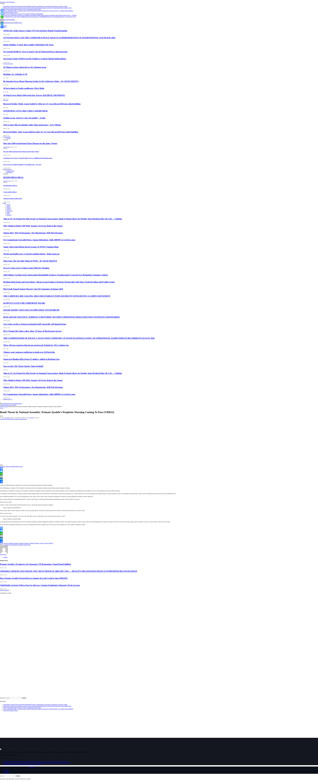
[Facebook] (159, 468)
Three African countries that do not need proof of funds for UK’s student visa (36, 345)
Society (9, 138)
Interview (5, 100)
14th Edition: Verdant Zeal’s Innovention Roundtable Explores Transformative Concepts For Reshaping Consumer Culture (35, 6)
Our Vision (6, 771)
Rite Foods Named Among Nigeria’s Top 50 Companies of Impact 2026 (22, 9)
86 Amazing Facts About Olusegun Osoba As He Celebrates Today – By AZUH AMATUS (41, 81)
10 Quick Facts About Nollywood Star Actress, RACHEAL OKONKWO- (34, 95)
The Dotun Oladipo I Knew (10, 12)
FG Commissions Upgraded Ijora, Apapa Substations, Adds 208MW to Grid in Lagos (39, 240)
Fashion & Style (7, 169)
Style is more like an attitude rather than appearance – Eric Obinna (32, 125)
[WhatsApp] (159, 474)
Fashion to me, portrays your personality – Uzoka (24, 118)
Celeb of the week (8, 63)
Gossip (8, 209)
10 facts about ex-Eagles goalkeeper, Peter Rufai (23, 88)
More (4, 203)
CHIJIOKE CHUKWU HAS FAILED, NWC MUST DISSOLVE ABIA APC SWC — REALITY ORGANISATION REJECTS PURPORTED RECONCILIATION (68, 571)
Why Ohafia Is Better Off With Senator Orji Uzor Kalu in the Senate (33, 226)
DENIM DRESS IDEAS (13, 177)
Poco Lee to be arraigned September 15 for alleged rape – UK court (22, 164)
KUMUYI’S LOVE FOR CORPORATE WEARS (24, 303)
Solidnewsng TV (7, 399)
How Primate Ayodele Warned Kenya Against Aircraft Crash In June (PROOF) (34, 578)
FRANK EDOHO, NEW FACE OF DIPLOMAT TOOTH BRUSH (31, 310)
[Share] (159, 482)
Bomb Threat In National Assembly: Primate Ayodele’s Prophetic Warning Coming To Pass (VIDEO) (26, 543)
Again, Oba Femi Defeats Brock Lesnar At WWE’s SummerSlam (31, 247)
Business (9, 208)
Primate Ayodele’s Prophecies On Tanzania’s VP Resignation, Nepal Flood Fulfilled (35, 564)
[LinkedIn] (159, 479)
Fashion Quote (10, 171)
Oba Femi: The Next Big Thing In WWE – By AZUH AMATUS (30, 261)
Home (5, 25)
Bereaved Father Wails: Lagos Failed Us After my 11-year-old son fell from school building (41, 104)
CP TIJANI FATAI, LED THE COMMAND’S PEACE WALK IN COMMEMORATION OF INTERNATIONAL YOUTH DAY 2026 (39, 16)
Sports (8, 206)
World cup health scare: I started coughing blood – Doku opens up (31, 254)
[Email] (159, 476)
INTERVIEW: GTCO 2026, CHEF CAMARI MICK (25, 111)
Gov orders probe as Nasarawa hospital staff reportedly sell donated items (34, 324)
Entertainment (7, 137)
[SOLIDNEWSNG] (11, 23)
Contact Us (6, 773)
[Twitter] (159, 471)
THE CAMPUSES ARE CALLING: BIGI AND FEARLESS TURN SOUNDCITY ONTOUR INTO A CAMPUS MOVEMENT (38, 11)
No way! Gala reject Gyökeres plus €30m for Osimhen (26, 268)
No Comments (31, 417)
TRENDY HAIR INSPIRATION (12, 198)
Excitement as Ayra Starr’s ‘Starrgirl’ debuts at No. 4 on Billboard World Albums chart (27, 158)
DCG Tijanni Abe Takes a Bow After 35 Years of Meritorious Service (32, 331)
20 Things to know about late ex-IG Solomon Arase (24, 67)
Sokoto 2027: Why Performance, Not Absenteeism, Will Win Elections (33, 233)
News (4, 27)
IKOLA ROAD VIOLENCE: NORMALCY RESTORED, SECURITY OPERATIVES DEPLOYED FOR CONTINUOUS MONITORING (61, 317)
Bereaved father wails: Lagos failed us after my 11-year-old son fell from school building (40, 132)
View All (9, 215)
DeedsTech (32, 767)
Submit (18, 776)
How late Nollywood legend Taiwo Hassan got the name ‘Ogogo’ (30, 143)
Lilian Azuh (6, 417)
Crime (8, 212)
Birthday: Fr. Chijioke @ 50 (15, 74)
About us (5, 770)
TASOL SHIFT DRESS (10, 192)
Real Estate (10, 210)
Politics (8, 205)
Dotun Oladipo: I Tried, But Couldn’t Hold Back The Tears (28, 45)
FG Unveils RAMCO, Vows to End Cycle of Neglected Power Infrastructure (35, 52)
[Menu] (0, 402)
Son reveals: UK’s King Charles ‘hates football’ (23, 366)
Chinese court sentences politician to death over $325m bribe (29, 352)
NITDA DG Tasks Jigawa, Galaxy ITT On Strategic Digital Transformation (23, 13)
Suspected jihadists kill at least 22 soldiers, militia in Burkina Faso (31, 359)
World (8, 213)
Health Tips (10, 172)
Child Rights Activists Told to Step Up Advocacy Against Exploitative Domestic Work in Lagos (40, 585)
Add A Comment (4, 590)
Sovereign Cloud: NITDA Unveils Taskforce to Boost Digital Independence (34, 59)
